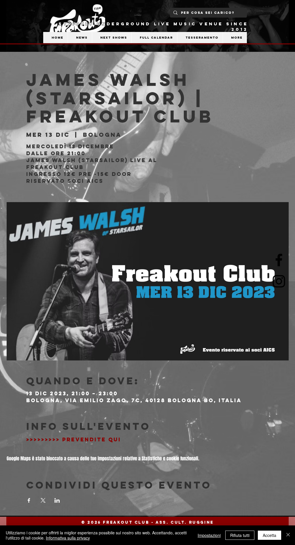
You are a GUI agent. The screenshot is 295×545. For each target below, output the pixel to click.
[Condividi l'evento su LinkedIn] (57, 500)
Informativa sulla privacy (68, 538)
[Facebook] (279, 260)
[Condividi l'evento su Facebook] (29, 500)
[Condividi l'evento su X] (43, 500)
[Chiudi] (288, 535)
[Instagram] (279, 281)
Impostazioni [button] (209, 535)
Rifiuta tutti (239, 535)
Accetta (269, 535)
